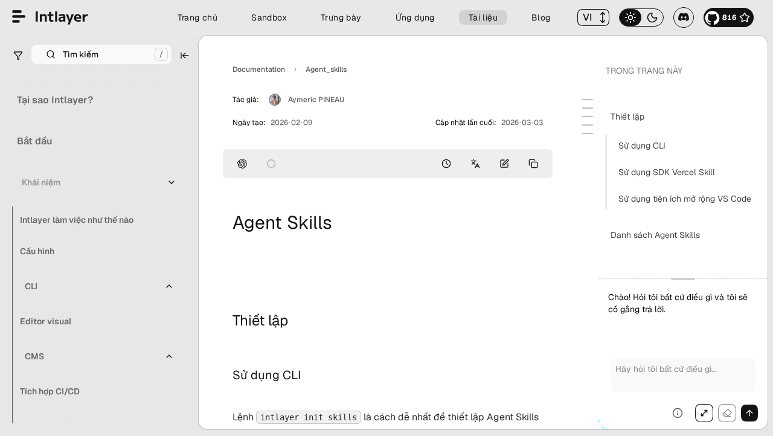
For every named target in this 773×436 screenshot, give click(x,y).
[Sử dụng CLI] (587, 108)
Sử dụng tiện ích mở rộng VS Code (684, 198)
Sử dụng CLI (642, 145)
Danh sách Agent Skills (655, 234)
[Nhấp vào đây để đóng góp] (504, 163)
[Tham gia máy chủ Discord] (683, 17)
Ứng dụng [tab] (415, 17)
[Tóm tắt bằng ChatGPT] (242, 163)
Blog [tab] (541, 17)
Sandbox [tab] (269, 17)
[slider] (683, 353)
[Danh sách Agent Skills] (587, 133)
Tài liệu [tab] (483, 17)
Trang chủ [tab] (198, 17)
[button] (593, 17)
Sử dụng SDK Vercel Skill (666, 172)
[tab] (630, 17)
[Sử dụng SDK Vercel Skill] (587, 116)
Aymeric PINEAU (316, 99)
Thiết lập (627, 116)
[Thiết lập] (587, 99)
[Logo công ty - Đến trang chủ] (50, 17)
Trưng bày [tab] (341, 17)
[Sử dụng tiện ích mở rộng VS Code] (587, 125)
